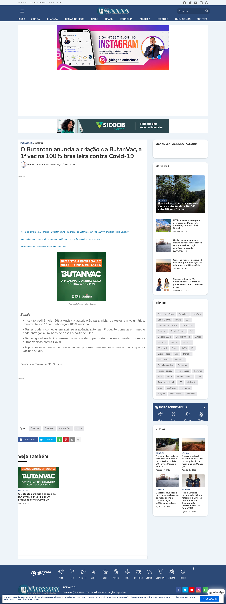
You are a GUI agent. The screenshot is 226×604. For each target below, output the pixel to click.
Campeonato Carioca (167, 325)
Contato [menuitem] (202, 19)
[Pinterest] (66, 439)
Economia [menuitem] (126, 19)
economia (185, 388)
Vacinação (191, 382)
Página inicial (26, 143)
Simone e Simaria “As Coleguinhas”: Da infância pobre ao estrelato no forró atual (188, 283)
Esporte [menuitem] (162, 19)
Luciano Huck (164, 354)
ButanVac (49, 428)
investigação (176, 393)
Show (169, 376)
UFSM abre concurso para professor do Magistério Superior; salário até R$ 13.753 (186, 224)
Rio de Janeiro (183, 371)
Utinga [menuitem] (35, 19)
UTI (180, 382)
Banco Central (164, 320)
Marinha (186, 354)
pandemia (190, 393)
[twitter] (190, 3)
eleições (161, 393)
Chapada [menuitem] (52, 19)
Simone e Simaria (184, 376)
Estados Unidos (183, 337)
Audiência (196, 314)
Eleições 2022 (164, 337)
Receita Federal (165, 371)
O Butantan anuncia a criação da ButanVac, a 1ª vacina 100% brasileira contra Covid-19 (37, 497)
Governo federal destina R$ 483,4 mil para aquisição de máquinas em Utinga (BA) (187, 262)
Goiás (174, 348)
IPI (192, 348)
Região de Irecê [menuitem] (74, 19)
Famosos (162, 342)
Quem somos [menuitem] (182, 19)
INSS (184, 348)
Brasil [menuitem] (109, 19)
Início (59, 2)
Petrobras (182, 365)
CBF (188, 320)
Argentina (183, 314)
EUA (191, 331)
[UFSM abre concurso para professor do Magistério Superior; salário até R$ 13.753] (163, 225)
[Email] (72, 439)
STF (160, 376)
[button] (22, 11)
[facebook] (184, 3)
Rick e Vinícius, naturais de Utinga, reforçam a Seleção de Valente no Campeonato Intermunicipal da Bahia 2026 (192, 501)
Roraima (198, 371)
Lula (176, 354)
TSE (199, 376)
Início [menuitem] (21, 19)
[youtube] (196, 3)
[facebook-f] (178, 589)
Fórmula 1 (162, 348)
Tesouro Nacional (166, 382)
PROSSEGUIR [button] (209, 598)
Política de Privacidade (42, 2)
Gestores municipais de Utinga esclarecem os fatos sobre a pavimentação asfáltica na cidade (187, 244)
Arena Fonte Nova (166, 314)
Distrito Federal (177, 331)
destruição (171, 388)
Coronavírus (64, 428)
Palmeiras (179, 359)
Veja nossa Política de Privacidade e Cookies (21, 599)
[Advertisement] (113, 93)
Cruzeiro (162, 331)
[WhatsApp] (59, 439)
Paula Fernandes (165, 365)
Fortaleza (187, 342)
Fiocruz (174, 342)
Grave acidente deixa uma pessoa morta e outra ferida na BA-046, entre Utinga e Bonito (178, 206)
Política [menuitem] (145, 19)
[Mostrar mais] (78, 439)
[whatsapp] (206, 3)
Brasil (178, 320)
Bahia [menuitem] (94, 19)
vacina (79, 428)
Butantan (39, 143)
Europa (198, 337)
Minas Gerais (164, 359)
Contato (22, 2)
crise (160, 388)
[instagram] (201, 3)
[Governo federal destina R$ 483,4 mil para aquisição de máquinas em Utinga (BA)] (163, 265)
